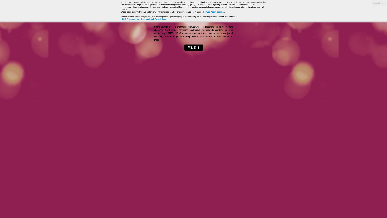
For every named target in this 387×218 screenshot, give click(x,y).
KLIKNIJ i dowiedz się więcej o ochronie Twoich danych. (144, 19)
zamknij (379, 3)
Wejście (193, 47)
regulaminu (221, 33)
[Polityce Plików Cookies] (213, 12)
